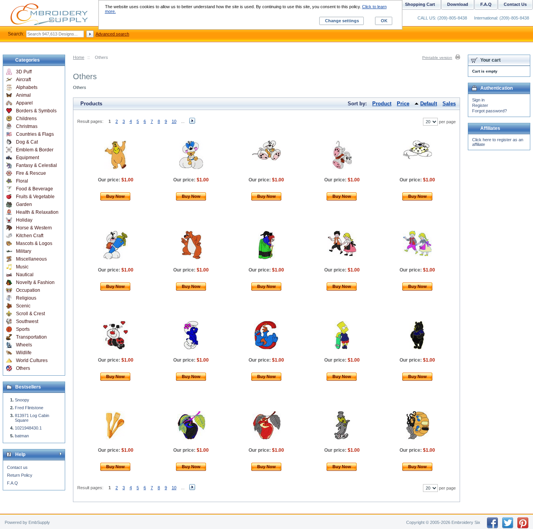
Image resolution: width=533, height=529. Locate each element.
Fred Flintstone (29, 407)
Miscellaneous (31, 259)
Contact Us (515, 4)
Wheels (24, 345)
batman (22, 435)
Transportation (31, 337)
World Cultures (32, 360)
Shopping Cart (420, 4)
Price (403, 104)
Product (381, 104)
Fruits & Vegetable (35, 196)
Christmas (26, 126)
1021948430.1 (28, 428)
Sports (23, 329)
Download (457, 4)
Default (428, 104)
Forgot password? (489, 110)
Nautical (25, 274)
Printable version (437, 57)
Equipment (27, 157)
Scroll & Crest (30, 313)
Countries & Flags (35, 134)
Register (480, 105)
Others (23, 368)
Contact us (17, 467)
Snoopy (22, 400)
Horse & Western (34, 228)
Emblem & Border (34, 150)
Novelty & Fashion (35, 282)
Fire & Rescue (31, 173)
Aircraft (23, 79)
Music (22, 267)
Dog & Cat (27, 142)
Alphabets (26, 87)
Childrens (26, 118)
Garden (24, 204)
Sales (449, 104)
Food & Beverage (34, 189)
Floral (22, 181)
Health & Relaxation (37, 212)
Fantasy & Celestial (36, 165)
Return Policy (19, 475)
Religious (26, 298)
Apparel (24, 103)
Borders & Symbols (36, 111)
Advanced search (112, 34)
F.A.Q (12, 483)
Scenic (23, 306)
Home (78, 57)
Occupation (28, 290)
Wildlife (24, 352)
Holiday (24, 220)
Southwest (27, 321)
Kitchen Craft (29, 235)
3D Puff (24, 72)
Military (23, 251)
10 (174, 121)
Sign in (478, 100)
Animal (23, 95)
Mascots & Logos (34, 243)
